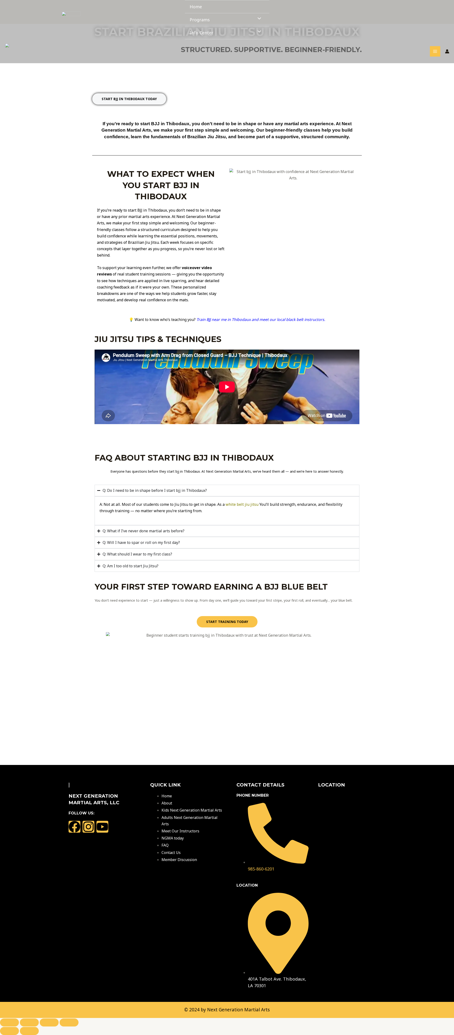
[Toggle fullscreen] (29, 1022)
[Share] (49, 1022)
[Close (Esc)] (69, 1022)
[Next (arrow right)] (29, 1031)
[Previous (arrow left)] (9, 1031)
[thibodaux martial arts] (70, 19)
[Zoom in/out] (9, 1022)
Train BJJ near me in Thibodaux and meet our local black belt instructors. (260, 319)
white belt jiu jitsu (242, 504)
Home (196, 6)
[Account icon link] (447, 51)
